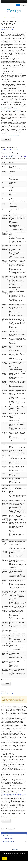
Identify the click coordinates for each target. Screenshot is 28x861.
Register (23, 5)
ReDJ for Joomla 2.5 (13, 680)
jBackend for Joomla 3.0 (8, 841)
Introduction (7, 29)
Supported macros (9, 149)
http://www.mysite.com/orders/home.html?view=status (13, 110)
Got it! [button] (4, 858)
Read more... (6, 139)
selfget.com (15, 849)
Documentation (5, 833)
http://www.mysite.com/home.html (9, 108)
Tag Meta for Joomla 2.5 (14, 135)
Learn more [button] (20, 855)
